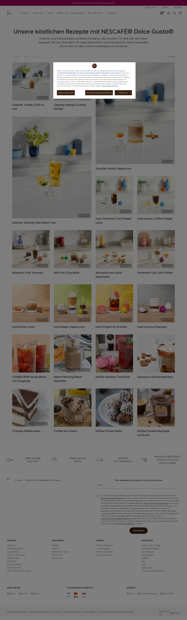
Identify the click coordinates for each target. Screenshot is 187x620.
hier (121, 84)
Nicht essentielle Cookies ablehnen (99, 92)
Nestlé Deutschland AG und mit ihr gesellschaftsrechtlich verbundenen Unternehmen (90, 73)
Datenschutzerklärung (110, 86)
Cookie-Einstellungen (66, 92)
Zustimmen (123, 92)
